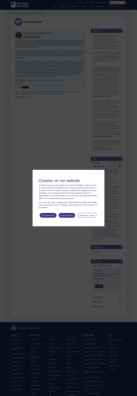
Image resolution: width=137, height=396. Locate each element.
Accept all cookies (48, 215)
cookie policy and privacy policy (62, 198)
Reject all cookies (67, 215)
